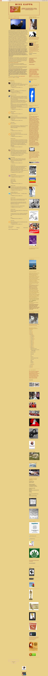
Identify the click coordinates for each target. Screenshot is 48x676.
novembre (32, 336)
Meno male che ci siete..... (34, 348)
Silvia (11, 122)
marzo (32, 346)
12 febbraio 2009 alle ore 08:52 (16, 146)
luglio (32, 341)
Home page (18, 227)
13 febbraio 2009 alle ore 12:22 (16, 183)
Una (31, 355)
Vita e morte (32, 359)
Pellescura (12, 111)
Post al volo (32, 354)
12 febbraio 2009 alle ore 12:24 (16, 172)
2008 (31, 365)
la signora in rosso (13, 115)
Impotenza (32, 361)
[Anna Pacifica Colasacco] (32, 111)
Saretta (11, 81)
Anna (11, 89)
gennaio (32, 364)
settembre (32, 338)
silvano (12, 157)
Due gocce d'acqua (33, 351)
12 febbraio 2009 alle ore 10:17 (16, 155)
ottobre (32, 337)
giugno (32, 342)
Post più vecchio (26, 227)
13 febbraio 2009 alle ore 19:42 (16, 190)
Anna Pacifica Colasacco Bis (32, 87)
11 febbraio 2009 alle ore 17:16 (16, 87)
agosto (32, 340)
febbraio (32, 347)
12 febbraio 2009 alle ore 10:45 (16, 162)
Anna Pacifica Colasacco (32, 107)
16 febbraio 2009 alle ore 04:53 (16, 218)
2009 (31, 334)
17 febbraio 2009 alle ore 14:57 (16, 224)
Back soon (32, 356)
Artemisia (12, 185)
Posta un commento (11, 226)
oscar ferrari (12, 174)
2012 (31, 330)
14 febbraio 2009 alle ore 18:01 (16, 195)
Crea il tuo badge (37, 107)
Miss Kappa (24, 4)
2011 (31, 331)
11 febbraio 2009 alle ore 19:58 (16, 130)
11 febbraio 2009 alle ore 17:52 (16, 109)
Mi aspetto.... (32, 362)
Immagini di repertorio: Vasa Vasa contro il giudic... (35, 350)
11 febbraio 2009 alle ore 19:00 (16, 120)
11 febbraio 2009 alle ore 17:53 (16, 113)
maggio (32, 343)
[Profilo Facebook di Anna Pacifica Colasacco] (30, 82)
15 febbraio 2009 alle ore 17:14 (16, 207)
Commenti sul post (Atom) (14, 229)
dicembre (32, 335)
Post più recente (11, 227)
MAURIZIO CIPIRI (13, 192)
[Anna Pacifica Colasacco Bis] (32, 101)
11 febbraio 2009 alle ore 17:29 (16, 92)
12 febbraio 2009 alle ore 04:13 (16, 136)
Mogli (31, 360)
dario (11, 220)
